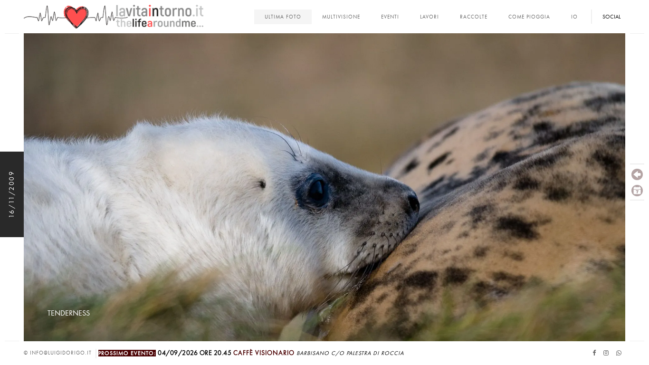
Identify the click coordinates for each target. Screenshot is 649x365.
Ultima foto (283, 17)
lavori (429, 17)
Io (574, 17)
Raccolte (473, 17)
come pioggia (529, 17)
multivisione (341, 17)
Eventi (390, 17)
